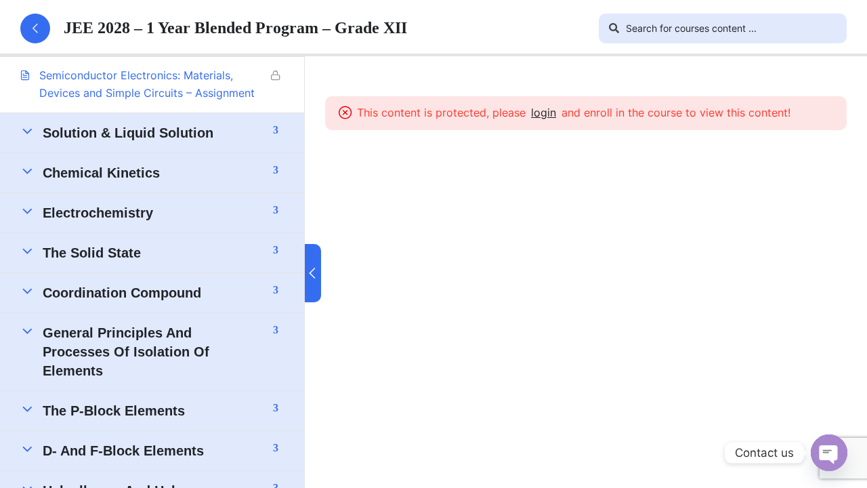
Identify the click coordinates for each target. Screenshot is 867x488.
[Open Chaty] (829, 452)
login (543, 112)
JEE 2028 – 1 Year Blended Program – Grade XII (235, 28)
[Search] (614, 28)
